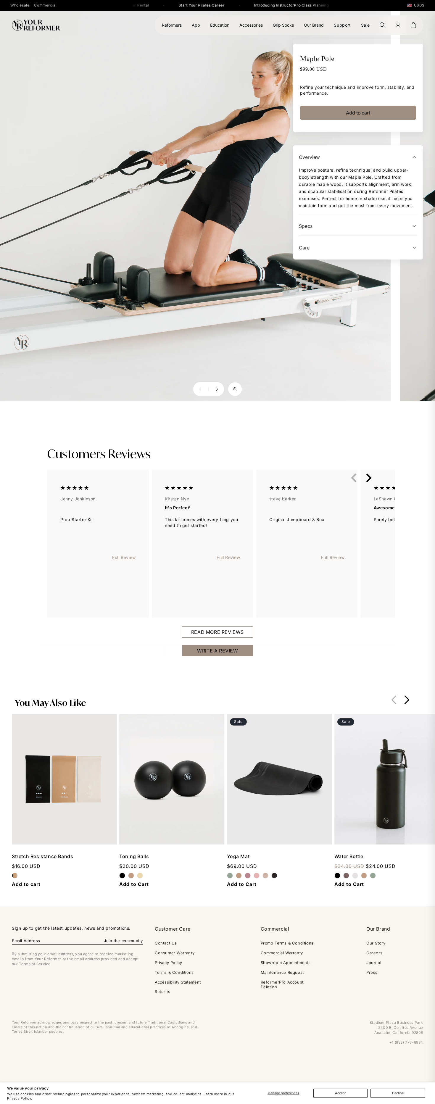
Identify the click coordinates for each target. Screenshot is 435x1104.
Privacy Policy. (19, 1098)
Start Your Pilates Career (190, 5)
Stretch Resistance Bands (42, 856)
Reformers (172, 25)
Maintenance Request (282, 972)
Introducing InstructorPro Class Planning (280, 5)
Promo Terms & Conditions (287, 943)
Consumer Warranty (174, 952)
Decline (398, 1093)
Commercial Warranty (282, 952)
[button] (413, 25)
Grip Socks (283, 25)
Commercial (45, 5)
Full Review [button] (124, 557)
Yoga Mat (238, 856)
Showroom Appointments (286, 962)
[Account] (398, 25)
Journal (373, 962)
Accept (340, 1093)
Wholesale (19, 5)
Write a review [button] (217, 651)
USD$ (416, 5)
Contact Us (166, 943)
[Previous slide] (354, 477)
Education (219, 25)
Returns (162, 991)
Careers (374, 952)
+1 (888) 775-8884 (406, 1042)
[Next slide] (369, 477)
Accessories (251, 25)
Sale (365, 25)
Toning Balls (134, 856)
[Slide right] (406, 699)
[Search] (382, 25)
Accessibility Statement (178, 982)
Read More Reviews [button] (217, 632)
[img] (74, 488)
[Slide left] (393, 699)
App (196, 25)
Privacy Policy (168, 962)
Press (372, 972)
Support (342, 25)
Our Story (375, 943)
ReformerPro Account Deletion (282, 984)
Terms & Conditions (174, 972)
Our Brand (314, 25)
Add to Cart (134, 884)
